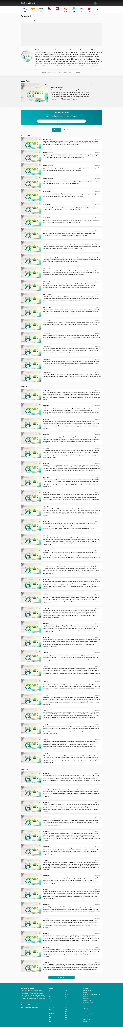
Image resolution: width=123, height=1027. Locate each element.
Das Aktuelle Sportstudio (88, 1013)
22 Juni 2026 (46, 860)
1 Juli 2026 (45, 754)
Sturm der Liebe (87, 1000)
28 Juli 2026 (46, 434)
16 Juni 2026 (46, 933)
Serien (71, 72)
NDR (50, 1017)
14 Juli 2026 (46, 594)
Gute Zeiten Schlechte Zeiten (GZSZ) (91, 994)
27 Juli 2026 (46, 448)
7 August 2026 (46, 320)
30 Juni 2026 (46, 773)
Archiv (66, 130)
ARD (50, 990)
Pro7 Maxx (67, 1001)
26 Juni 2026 (46, 802)
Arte (66, 1009)
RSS (29, 1004)
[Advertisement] (61, 35)
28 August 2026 (58, 87)
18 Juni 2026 (46, 904)
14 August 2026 (47, 256)
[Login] (96, 3)
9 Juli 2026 (45, 652)
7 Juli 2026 (45, 681)
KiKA (66, 1011)
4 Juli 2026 (45, 710)
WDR (50, 1021)
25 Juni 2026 (46, 817)
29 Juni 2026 (46, 788)
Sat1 (66, 992)
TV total (85, 1004)
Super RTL (51, 1007)
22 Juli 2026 (46, 492)
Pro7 (50, 994)
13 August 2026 (47, 269)
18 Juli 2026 (46, 536)
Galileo (85, 1006)
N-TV (50, 1011)
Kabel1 (66, 994)
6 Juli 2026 (45, 695)
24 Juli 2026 (46, 463)
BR (65, 1013)
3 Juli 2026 (45, 724)
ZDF (66, 990)
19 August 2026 (47, 217)
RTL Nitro (51, 1003)
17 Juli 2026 (46, 550)
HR (49, 1015)
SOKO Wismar (86, 1019)
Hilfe (27, 1002)
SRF (66, 1007)
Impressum (31, 1002)
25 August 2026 (48, 165)
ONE (66, 1021)
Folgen (56, 130)
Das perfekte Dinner (87, 990)
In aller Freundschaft (88, 1002)
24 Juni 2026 (46, 831)
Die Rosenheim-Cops (88, 1015)
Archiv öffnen (62, 977)
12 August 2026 (47, 282)
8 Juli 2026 (45, 666)
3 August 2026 (46, 372)
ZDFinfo (67, 1003)
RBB (66, 1017)
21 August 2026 (47, 191)
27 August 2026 (48, 139)
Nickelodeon (51, 1013)
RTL (50, 992)
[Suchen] (100, 3)
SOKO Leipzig (86, 1010)
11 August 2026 (47, 294)
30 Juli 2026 (46, 405)
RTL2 (50, 996)
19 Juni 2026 (46, 889)
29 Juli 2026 (46, 419)
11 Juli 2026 (46, 623)
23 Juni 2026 (46, 846)
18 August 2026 (47, 230)
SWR (66, 1019)
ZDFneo (50, 1005)
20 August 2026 (47, 204)
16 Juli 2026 (46, 565)
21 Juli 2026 (46, 507)
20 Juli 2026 (46, 521)
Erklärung (38, 1002)
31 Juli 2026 (46, 390)
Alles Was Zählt (86, 992)
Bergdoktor (85, 1021)
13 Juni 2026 (46, 962)
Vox (66, 996)
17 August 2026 (47, 243)
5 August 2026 (46, 346)
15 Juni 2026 (46, 947)
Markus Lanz (86, 1017)
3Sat (50, 998)
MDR (66, 1015)
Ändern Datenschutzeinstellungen (29, 1007)
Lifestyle (78, 72)
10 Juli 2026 (46, 637)
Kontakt (22, 1002)
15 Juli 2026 (46, 579)
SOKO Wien (86, 1008)
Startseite (95, 14)
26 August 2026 (48, 152)
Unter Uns (85, 996)
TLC (50, 1009)
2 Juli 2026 (45, 739)
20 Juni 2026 (46, 875)
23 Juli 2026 (46, 477)
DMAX (50, 1001)
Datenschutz (24, 1004)
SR (49, 1019)
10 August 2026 (47, 307)
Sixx (66, 998)
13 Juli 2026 (46, 608)
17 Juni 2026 (46, 918)
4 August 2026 (46, 359)
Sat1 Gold (67, 1005)
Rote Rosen (86, 998)
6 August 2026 (46, 333)
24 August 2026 (48, 178)
